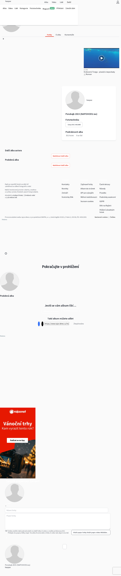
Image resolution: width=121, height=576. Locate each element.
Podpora (103, 180)
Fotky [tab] (49, 35)
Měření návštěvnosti (89, 197)
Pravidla (102, 193)
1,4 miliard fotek (17, 195)
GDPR (101, 201)
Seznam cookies (87, 201)
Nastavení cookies (101, 217)
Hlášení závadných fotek (106, 211)
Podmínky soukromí (107, 197)
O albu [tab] (58, 35)
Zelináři (65, 193)
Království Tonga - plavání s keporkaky (99, 72)
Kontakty (65, 184)
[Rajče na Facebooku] (5, 202)
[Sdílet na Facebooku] (38, 324)
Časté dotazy (104, 184)
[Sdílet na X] (42, 324)
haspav (8, 567)
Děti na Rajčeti (105, 205)
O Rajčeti (65, 180)
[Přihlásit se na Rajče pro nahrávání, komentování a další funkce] (117, 2)
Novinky (65, 188)
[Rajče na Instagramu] (6, 202)
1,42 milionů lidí (11, 197)
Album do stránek (88, 188)
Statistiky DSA (67, 197)
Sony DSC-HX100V (74, 125)
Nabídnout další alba (60, 156)
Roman (88, 74)
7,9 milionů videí (29, 195)
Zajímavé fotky (87, 184)
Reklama (84, 180)
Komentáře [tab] (69, 35)
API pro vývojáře (87, 193)
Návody (102, 188)
